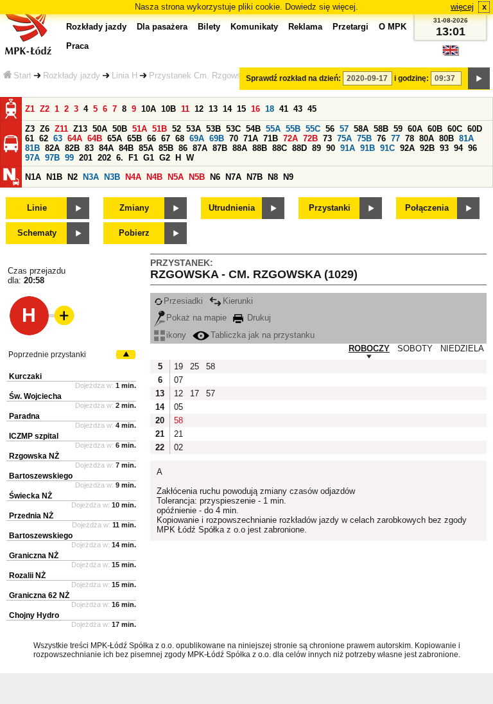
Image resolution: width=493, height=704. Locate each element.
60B (435, 129)
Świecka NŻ (30, 495)
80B (446, 138)
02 (178, 447)
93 (444, 148)
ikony (176, 335)
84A (106, 148)
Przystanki (329, 208)
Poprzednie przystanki (47, 354)
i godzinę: (411, 78)
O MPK (392, 26)
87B (219, 148)
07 (178, 380)
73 (327, 138)
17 (194, 393)
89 (316, 148)
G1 (148, 158)
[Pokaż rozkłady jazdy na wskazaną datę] (479, 78)
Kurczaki (25, 376)
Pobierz (134, 233)
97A (32, 158)
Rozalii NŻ (27, 575)
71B (270, 138)
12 (199, 109)
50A (99, 129)
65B (134, 138)
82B (72, 148)
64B (94, 138)
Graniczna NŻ (33, 555)
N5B (197, 177)
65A (114, 138)
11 (185, 109)
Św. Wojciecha (35, 396)
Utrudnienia (232, 208)
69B (216, 138)
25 (194, 366)
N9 (288, 177)
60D (474, 129)
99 (69, 158)
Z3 (30, 129)
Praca (77, 46)
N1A (33, 177)
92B (427, 148)
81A (466, 138)
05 (178, 407)
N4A (133, 177)
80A (426, 138)
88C (279, 148)
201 (85, 158)
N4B (154, 177)
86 (182, 148)
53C (233, 129)
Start (22, 75)
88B (259, 148)
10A (148, 109)
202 (104, 158)
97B (52, 158)
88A (239, 148)
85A (146, 148)
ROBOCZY (369, 348)
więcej (462, 7)
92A (407, 148)
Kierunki (238, 301)
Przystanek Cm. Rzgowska (199, 75)
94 (458, 148)
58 (210, 366)
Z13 (80, 129)
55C (313, 129)
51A (139, 129)
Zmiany (134, 208)
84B (126, 148)
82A (52, 148)
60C (454, 129)
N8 (273, 177)
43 (297, 109)
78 (409, 138)
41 (283, 109)
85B (166, 148)
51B (159, 129)
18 (269, 109)
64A (74, 138)
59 (398, 129)
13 (213, 109)
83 (89, 148)
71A (250, 138)
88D (299, 148)
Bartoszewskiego (41, 475)
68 (179, 138)
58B (381, 129)
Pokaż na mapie (196, 317)
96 (472, 148)
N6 (215, 177)
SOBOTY (415, 348)
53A (193, 129)
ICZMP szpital (33, 436)
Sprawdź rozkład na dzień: (293, 78)
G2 (164, 158)
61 (29, 138)
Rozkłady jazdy (71, 75)
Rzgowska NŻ (34, 456)
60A (415, 129)
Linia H (124, 75)
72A (290, 138)
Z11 (61, 129)
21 (178, 434)
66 (151, 138)
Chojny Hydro (34, 615)
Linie (37, 208)
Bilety (209, 26)
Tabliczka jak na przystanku (263, 335)
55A (273, 129)
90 (330, 148)
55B (293, 129)
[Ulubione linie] (60, 315)
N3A (91, 177)
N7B (254, 177)
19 (178, 366)
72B (310, 138)
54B (253, 129)
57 (344, 129)
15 (241, 109)
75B (364, 138)
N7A (233, 177)
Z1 (30, 109)
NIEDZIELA (462, 348)
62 (43, 138)
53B (213, 129)
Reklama (305, 26)
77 (395, 138)
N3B (112, 177)
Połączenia (427, 208)
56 (329, 129)
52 (176, 129)
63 (57, 138)
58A (361, 129)
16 (255, 109)
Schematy (36, 233)
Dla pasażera (162, 26)
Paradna (24, 416)
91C (387, 148)
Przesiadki (183, 301)
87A (200, 148)
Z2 (44, 109)
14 (227, 109)
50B (119, 129)
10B (168, 109)
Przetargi (350, 26)
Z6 (44, 129)
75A (344, 138)
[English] (450, 53)
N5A (176, 177)
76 (381, 138)
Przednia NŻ (31, 515)
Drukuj (258, 317)
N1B (54, 177)
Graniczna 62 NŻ (39, 595)
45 (311, 109)
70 (233, 138)
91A (347, 148)
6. (119, 158)
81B (32, 148)
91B (367, 148)
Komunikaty (254, 26)
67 (165, 138)
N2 (72, 177)
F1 (133, 158)
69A (196, 138)
